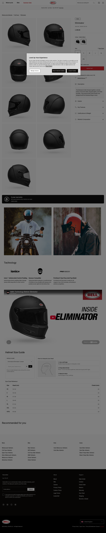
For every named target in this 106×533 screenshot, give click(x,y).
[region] (53, 64)
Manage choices (35, 70)
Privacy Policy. (49, 66)
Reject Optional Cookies (59, 70)
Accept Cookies (72, 70)
